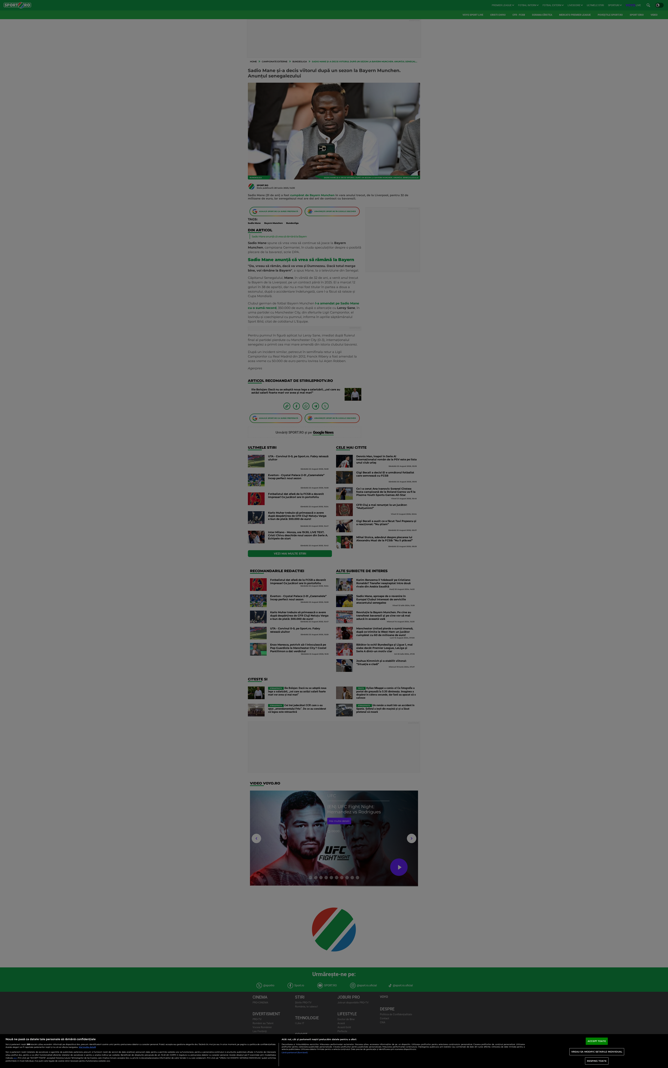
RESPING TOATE (597, 1060)
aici (15, 1058)
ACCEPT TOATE (597, 1041)
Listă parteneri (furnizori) (295, 1052)
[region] (334, 1051)
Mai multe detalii (87, 1047)
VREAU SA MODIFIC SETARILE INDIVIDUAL (596, 1051)
